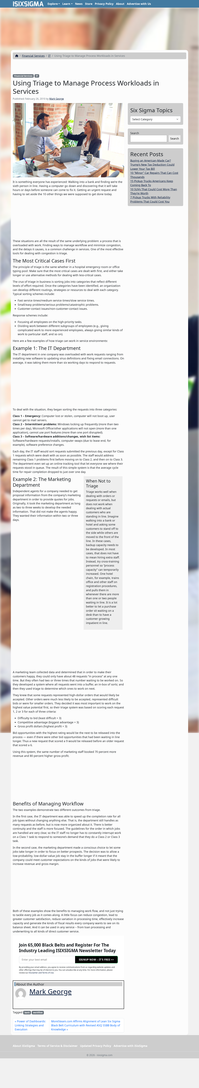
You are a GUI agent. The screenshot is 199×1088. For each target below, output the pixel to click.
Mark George (56, 98)
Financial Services (33, 56)
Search (134, 133)
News (79, 4)
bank (27, 1012)
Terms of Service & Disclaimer (57, 1046)
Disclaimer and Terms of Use (41, 972)
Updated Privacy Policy (95, 1046)
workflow (38, 1012)
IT (49, 56)
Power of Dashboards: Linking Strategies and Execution (30, 1025)
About (120, 4)
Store (88, 4)
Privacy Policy (104, 4)
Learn (66, 4)
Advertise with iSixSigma (130, 1046)
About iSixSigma (24, 1046)
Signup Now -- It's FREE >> (96, 959)
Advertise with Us (139, 4)
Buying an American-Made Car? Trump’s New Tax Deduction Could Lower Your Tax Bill (152, 165)
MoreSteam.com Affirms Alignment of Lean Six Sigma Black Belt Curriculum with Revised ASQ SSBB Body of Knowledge (85, 1025)
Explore (53, 4)
